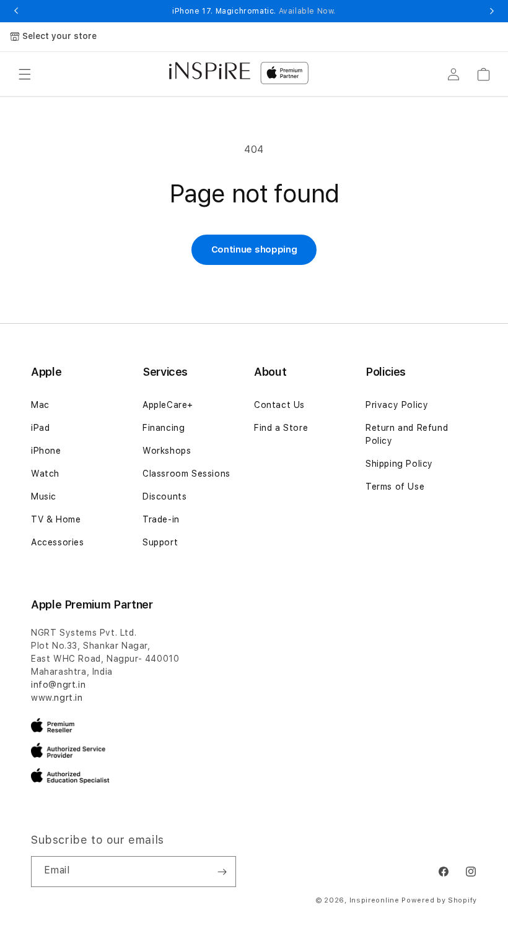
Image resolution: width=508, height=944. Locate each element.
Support (160, 542)
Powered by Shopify (439, 900)
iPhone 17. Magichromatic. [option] (254, 11)
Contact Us (279, 405)
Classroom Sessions (186, 473)
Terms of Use (395, 486)
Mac (40, 405)
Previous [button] (16, 11)
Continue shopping (254, 249)
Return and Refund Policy (407, 434)
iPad (40, 428)
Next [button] (492, 11)
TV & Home (56, 519)
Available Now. (307, 11)
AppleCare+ (167, 405)
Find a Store (281, 428)
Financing (163, 428)
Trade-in (161, 519)
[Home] (209, 70)
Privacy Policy (397, 405)
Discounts (164, 496)
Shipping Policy (399, 464)
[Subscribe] (221, 871)
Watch (45, 473)
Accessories (57, 542)
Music (43, 496)
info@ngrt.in (58, 685)
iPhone (46, 451)
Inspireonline (374, 900)
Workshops (166, 451)
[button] (25, 74)
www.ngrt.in (57, 698)
